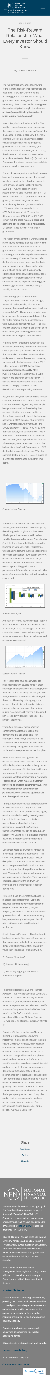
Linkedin (25, 1161)
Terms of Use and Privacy (15, 1350)
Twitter (25, 1155)
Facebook (25, 1149)
